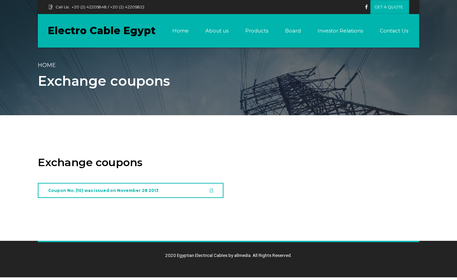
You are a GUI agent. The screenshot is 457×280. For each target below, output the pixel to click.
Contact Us (394, 30)
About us (217, 30)
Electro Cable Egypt (102, 30)
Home (180, 30)
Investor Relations (340, 30)
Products (256, 30)
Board (293, 30)
